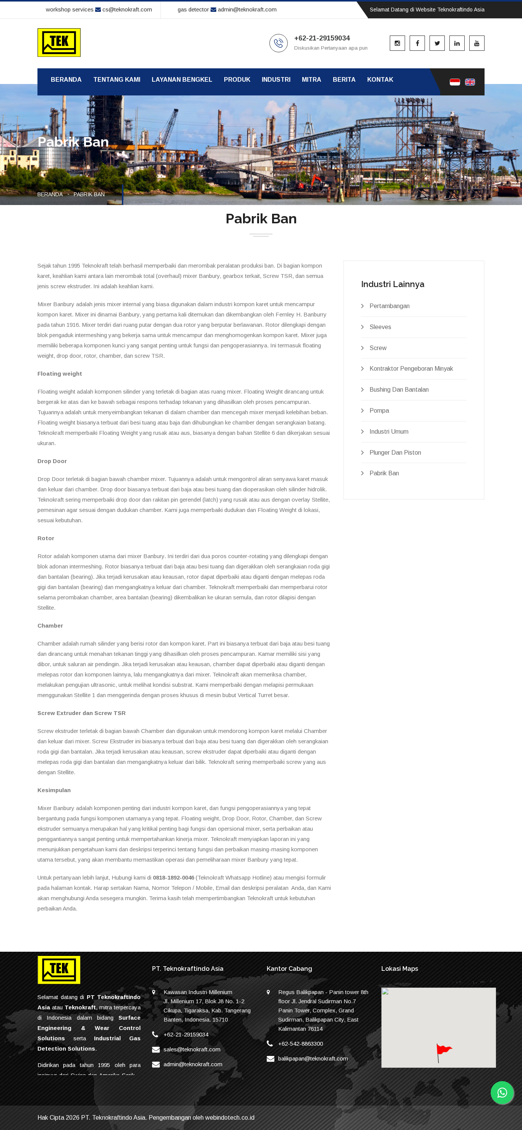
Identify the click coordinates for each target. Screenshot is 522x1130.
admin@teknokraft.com (246, 9)
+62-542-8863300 (300, 1043)
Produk (237, 79)
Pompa (379, 410)
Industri (276, 79)
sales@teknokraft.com (192, 1049)
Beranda (66, 79)
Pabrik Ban (384, 473)
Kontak (380, 79)
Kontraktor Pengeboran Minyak (411, 368)
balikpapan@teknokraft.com (313, 1058)
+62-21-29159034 (186, 1034)
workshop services (70, 9)
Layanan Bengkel (182, 79)
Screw (378, 348)
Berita (344, 79)
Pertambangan (390, 306)
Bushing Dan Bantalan (399, 389)
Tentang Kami (116, 79)
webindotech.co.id (230, 1117)
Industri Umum (389, 431)
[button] (443, 1058)
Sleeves (380, 327)
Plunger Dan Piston (395, 452)
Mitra (311, 79)
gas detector (193, 9)
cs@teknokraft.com (126, 9)
